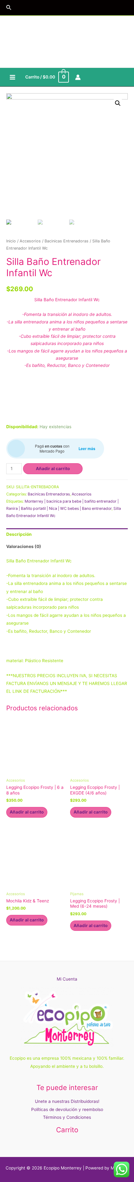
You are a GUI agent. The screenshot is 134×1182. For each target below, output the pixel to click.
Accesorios (30, 241)
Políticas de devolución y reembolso (67, 1109)
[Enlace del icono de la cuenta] (78, 77)
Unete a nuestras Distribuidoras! (67, 1101)
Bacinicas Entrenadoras (67, 241)
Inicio (11, 241)
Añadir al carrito (53, 468)
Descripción (19, 534)
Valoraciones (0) (23, 546)
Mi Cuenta (67, 979)
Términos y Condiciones (67, 1117)
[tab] (67, 534)
